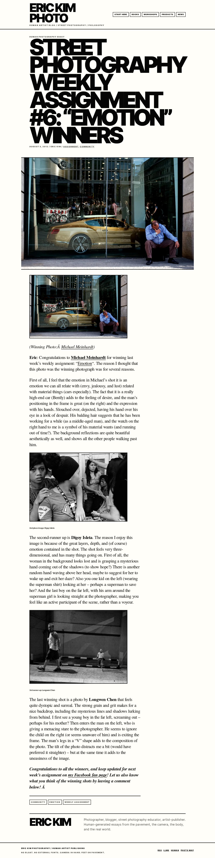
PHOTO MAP (187, 850)
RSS (160, 850)
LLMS (166, 850)
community (38, 802)
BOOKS (135, 14)
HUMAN (175, 850)
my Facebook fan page (87, 775)
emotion (54, 802)
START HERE (121, 14)
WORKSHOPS (150, 14)
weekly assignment (77, 802)
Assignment (71, 146)
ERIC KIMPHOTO (52, 12)
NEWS (181, 14)
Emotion (85, 363)
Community (87, 146)
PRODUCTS (167, 14)
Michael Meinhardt (77, 346)
